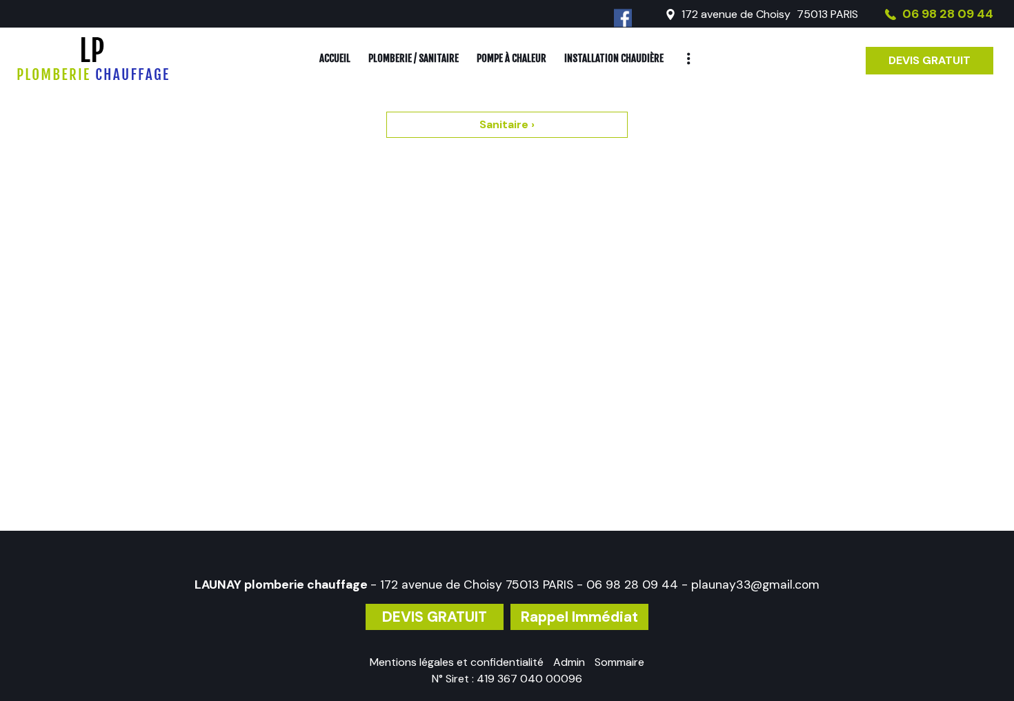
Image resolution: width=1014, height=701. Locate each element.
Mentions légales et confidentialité (457, 662)
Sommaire (619, 662)
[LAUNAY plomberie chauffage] (93, 59)
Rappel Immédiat (579, 617)
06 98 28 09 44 (632, 584)
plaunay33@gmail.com (755, 584)
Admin (569, 662)
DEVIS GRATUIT (929, 60)
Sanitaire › (507, 124)
